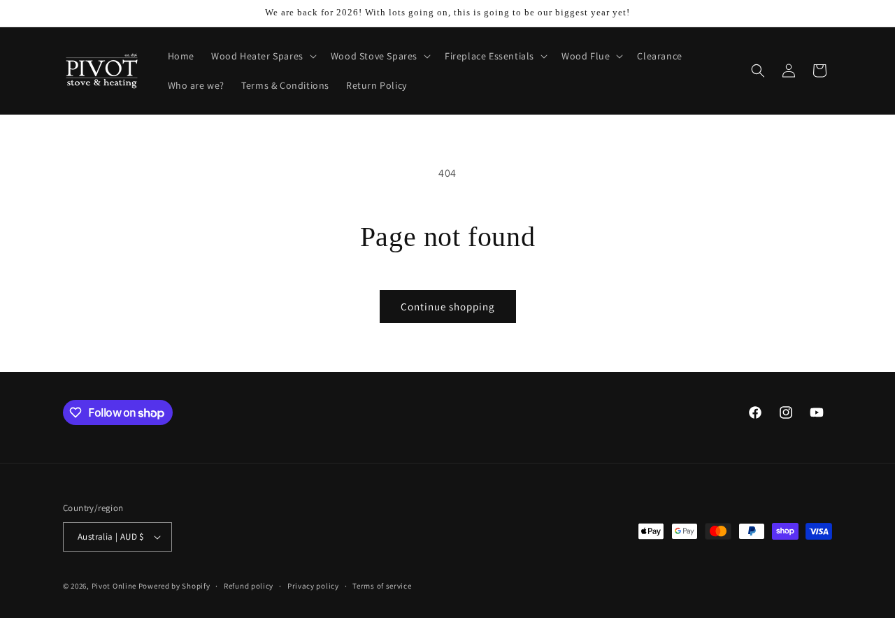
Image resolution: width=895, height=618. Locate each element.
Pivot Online (114, 586)
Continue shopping (448, 306)
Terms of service (381, 586)
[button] (262, 56)
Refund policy (248, 586)
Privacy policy (313, 586)
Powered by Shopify (174, 586)
